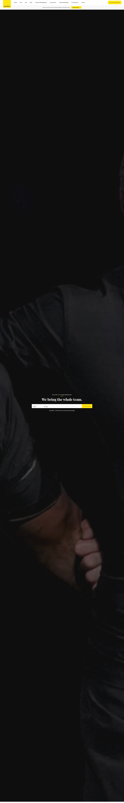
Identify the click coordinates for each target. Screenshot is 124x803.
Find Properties (87, 406)
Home (15, 2)
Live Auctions (74, 2)
